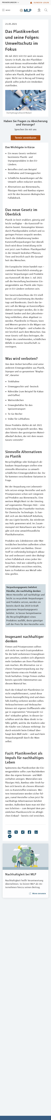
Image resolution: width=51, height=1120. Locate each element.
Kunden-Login (41, 2)
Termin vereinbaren (25, 137)
